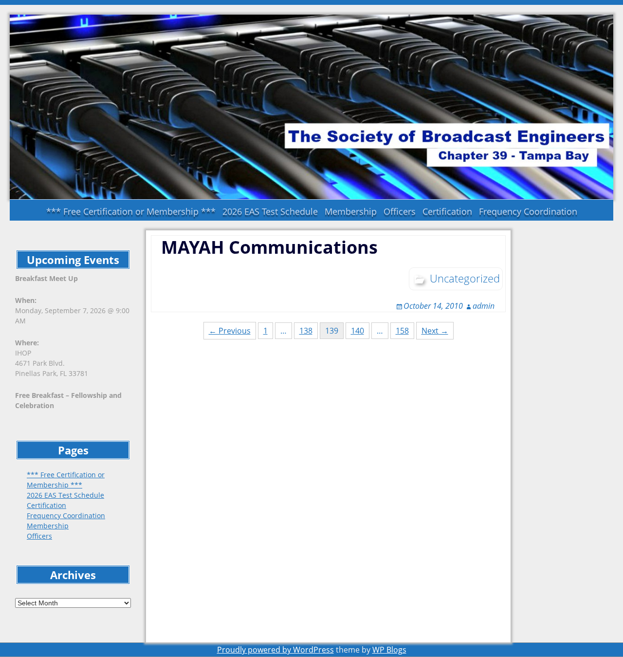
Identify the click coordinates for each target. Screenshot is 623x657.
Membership (351, 211)
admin (484, 305)
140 (357, 330)
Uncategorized (465, 278)
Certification (447, 211)
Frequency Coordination (528, 211)
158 (402, 330)
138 (305, 330)
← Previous (230, 330)
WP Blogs (389, 649)
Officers (400, 211)
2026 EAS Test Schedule (270, 211)
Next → (434, 330)
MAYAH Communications (269, 247)
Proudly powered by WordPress (275, 649)
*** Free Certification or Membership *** (131, 211)
